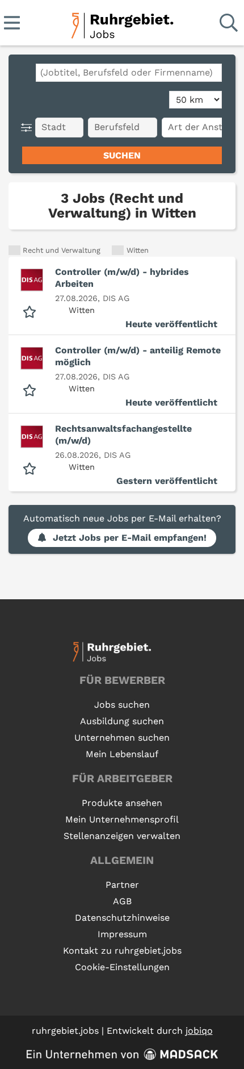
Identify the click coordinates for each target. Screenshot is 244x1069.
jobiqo (199, 1030)
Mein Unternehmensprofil (122, 819)
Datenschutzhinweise (122, 917)
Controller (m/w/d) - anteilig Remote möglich (138, 356)
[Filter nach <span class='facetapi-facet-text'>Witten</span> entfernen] (118, 250)
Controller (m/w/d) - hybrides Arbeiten (122, 277)
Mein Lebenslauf (122, 754)
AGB (122, 901)
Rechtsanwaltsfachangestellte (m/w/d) (123, 434)
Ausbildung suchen (122, 721)
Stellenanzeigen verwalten (122, 835)
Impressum (122, 934)
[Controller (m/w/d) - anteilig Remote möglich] (32, 358)
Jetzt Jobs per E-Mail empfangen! (130, 537)
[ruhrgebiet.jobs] (121, 23)
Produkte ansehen (122, 802)
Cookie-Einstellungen (122, 967)
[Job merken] (32, 311)
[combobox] (129, 73)
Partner (122, 884)
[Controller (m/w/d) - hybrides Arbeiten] (32, 280)
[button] (28, 127)
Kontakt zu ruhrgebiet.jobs (122, 950)
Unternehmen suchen (122, 737)
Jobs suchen (122, 704)
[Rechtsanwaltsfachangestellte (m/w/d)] (32, 437)
